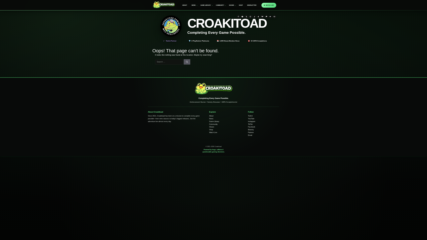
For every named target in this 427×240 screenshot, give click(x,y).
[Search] (187, 62)
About (184, 5)
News (194, 5)
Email (250, 135)
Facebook (251, 127)
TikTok (250, 124)
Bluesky (251, 130)
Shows (231, 5)
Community (220, 5)
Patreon (251, 132)
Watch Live (213, 132)
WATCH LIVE (270, 5)
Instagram (251, 121)
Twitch (250, 116)
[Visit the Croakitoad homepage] (171, 26)
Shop (241, 5)
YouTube (251, 119)
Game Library (205, 5)
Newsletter (251, 5)
